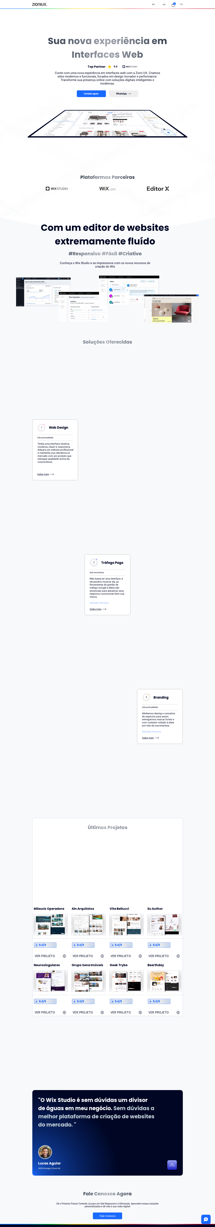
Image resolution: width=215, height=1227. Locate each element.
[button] (173, 5)
